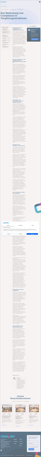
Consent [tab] (8, 225)
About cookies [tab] (20, 225)
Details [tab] (33, 225)
